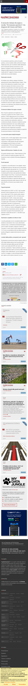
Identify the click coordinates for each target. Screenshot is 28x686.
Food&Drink (11, 637)
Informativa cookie (5, 666)
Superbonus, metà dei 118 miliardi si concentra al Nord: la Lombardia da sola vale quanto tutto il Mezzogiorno (13, 403)
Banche (22, 601)
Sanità (17, 637)
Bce (19, 601)
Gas (16, 624)
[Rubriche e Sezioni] (1, 1)
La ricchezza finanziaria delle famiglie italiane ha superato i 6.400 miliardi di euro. (14, 319)
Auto (21, 633)
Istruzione (15, 610)
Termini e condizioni (6, 658)
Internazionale (12, 622)
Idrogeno (20, 624)
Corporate (4, 606)
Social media (20, 628)
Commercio (18, 597)
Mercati (11, 603)
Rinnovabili (11, 624)
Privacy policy (4, 663)
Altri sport (19, 641)
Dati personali (4, 661)
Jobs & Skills (4, 610)
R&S (10, 630)
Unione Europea (18, 620)
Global (3, 597)
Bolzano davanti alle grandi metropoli (13, 389)
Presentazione (4, 650)
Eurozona (11, 620)
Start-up (11, 608)
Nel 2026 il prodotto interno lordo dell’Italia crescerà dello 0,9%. (13, 431)
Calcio (10, 641)
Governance (11, 597)
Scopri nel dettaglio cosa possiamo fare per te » (13, 553)
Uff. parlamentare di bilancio (11, 423)
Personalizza (22, 684)
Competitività (12, 593)
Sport (3, 641)
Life (2, 637)
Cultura (20, 637)
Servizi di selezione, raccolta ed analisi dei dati (13, 550)
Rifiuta (14, 684)
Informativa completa (10, 682)
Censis (4, 271)
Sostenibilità (12, 614)
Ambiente (18, 614)
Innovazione (4, 628)
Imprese (18, 606)
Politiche (18, 616)
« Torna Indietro (23, 303)
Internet (11, 628)
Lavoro (10, 610)
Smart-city (11, 633)
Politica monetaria (13, 601)
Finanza (23, 616)
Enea (4, 397)
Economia (23, 327)
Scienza (15, 628)
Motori (14, 641)
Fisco (10, 616)
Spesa (14, 616)
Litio (15, 626)
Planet (3, 614)
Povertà (11, 595)
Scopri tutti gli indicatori (10, 504)
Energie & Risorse (4, 625)
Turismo (11, 639)
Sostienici (3, 653)
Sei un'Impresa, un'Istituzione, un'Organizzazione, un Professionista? (12, 543)
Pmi (21, 606)
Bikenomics (11, 634)
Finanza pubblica (3, 617)
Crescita (17, 593)
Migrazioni (11, 599)
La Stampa (22, 581)
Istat (4, 462)
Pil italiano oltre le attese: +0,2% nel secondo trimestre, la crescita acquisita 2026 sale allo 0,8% (13, 467)
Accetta (6, 684)
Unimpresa (6, 310)
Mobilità (3, 633)
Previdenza (11, 612)
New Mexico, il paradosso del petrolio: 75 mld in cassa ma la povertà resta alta (14, 356)
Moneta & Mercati (4, 602)
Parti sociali (21, 610)
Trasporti (16, 633)
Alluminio (11, 626)
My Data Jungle (15, 489)
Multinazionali (12, 606)
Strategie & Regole (4, 621)
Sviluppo (22, 593)
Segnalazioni (4, 656)
